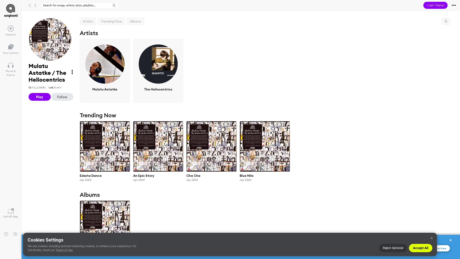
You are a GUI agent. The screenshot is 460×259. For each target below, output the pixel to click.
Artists (88, 21)
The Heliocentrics (158, 89)
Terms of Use (64, 250)
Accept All (420, 248)
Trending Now (111, 21)
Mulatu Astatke (104, 89)
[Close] (431, 238)
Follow (62, 97)
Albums (135, 21)
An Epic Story (143, 175)
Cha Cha (193, 175)
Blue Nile (247, 175)
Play (39, 97)
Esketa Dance (91, 175)
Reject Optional (393, 248)
